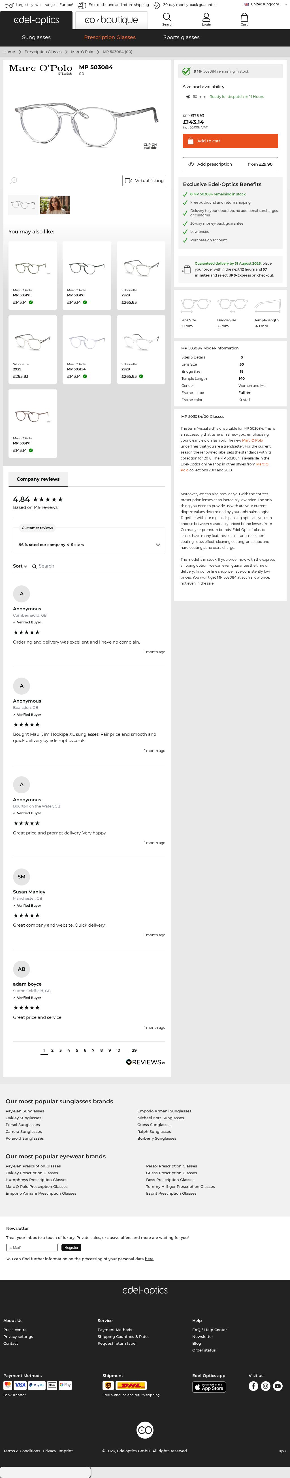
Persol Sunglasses (23, 1124)
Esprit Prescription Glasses (171, 1193)
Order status (204, 1350)
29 (134, 1050)
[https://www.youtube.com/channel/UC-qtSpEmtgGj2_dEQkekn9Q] (278, 1387)
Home (9, 51)
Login (206, 24)
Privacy (49, 1451)
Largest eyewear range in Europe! (44, 5)
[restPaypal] (37, 1385)
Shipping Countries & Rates (124, 1336)
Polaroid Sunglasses (25, 1138)
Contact (10, 1343)
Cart (244, 24)
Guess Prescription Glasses (171, 1173)
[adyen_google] (65, 1385)
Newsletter (202, 1336)
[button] (36, 20)
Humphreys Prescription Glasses (36, 1179)
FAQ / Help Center (209, 1329)
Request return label (117, 1343)
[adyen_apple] (52, 1385)
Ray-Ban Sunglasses (25, 1111)
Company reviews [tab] (38, 479)
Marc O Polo (82, 51)
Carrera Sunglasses (24, 1131)
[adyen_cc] (7, 1385)
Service (105, 1320)
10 (118, 1050)
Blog (196, 1343)
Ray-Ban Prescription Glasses (33, 1166)
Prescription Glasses (43, 51)
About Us (12, 1320)
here (149, 1258)
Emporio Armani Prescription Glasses (41, 1193)
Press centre (15, 1329)
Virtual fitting (149, 180)
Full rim (244, 393)
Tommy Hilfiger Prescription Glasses (180, 1186)
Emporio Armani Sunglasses (164, 1111)
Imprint (66, 1451)
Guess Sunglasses (154, 1124)
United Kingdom (265, 4)
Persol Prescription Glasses (171, 1166)
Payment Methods (115, 1329)
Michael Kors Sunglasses (160, 1118)
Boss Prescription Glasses (170, 1179)
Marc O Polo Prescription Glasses (37, 1186)
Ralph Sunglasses (154, 1131)
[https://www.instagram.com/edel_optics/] (265, 1387)
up (282, 1451)
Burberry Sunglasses (156, 1138)
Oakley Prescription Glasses (32, 1173)
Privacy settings (18, 1336)
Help (197, 1320)
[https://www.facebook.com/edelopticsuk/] (253, 1387)
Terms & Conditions (21, 1451)
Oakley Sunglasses (23, 1118)
